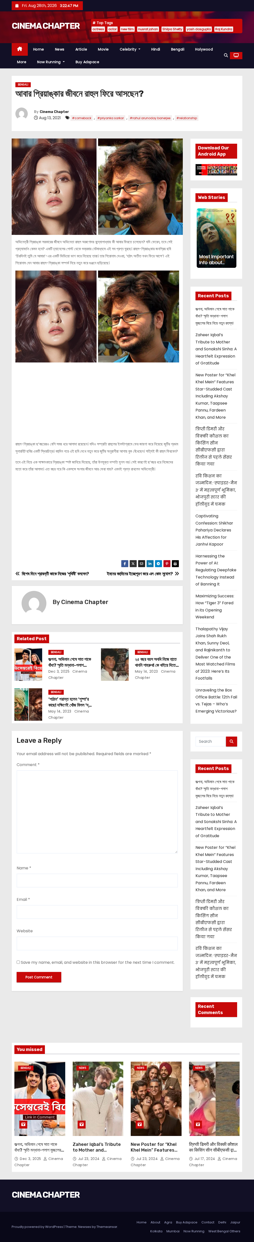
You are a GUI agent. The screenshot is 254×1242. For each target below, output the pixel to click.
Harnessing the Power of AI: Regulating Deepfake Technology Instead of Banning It (215, 570)
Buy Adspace (87, 61)
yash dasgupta (199, 29)
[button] (226, 55)
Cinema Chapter (54, 112)
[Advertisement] (97, 399)
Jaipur (235, 1222)
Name (24, 868)
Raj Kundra (223, 29)
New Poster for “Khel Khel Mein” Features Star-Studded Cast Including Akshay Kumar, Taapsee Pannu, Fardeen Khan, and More (215, 396)
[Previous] (199, 238)
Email (23, 899)
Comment (28, 765)
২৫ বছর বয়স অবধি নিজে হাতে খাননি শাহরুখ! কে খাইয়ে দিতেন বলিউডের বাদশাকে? (156, 665)
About (155, 1222)
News (59, 49)
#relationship (186, 118)
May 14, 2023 (146, 671)
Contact (207, 1222)
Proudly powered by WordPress (38, 1226)
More (21, 61)
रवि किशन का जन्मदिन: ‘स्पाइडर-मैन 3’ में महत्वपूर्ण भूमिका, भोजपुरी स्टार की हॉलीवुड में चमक (216, 490)
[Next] (233, 238)
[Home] (20, 49)
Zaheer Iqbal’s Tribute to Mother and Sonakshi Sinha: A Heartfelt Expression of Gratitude (216, 349)
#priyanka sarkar (110, 118)
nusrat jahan (148, 29)
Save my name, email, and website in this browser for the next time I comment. (98, 962)
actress (98, 29)
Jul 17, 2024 (205, 1158)
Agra (168, 1222)
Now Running (49, 61)
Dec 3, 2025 (59, 671)
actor (112, 29)
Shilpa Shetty (172, 29)
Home (38, 49)
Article (81, 49)
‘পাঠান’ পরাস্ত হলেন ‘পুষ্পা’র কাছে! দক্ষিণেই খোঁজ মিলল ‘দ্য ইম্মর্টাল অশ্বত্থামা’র (69, 705)
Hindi (155, 49)
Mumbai (173, 1231)
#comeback (81, 118)
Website (25, 931)
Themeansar (106, 1226)
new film (127, 29)
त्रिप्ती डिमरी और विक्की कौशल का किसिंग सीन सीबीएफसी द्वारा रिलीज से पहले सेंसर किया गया (213, 1150)
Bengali (178, 49)
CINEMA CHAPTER (46, 26)
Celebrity (129, 49)
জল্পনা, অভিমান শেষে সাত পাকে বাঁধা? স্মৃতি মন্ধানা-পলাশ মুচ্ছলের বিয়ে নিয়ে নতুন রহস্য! (69, 665)
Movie (103, 49)
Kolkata (156, 1231)
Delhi (222, 1222)
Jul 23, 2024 (89, 1158)
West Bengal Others (224, 1231)
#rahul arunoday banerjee (150, 118)
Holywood (204, 49)
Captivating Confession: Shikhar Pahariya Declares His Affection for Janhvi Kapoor (214, 530)
